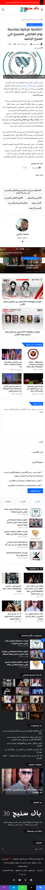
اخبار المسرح (32, 258)
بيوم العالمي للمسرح (28, 85)
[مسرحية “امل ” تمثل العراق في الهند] (22, 716)
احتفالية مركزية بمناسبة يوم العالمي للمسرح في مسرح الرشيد (22, 191)
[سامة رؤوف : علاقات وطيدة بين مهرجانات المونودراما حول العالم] (33, 354)
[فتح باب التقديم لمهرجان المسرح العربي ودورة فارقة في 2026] (35, 534)
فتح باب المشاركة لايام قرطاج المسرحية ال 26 (16, 554)
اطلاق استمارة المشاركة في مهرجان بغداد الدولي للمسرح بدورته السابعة (17, 522)
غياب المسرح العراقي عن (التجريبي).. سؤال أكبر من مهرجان (34, 616)
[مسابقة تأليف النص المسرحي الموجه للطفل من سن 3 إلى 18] (35, 545)
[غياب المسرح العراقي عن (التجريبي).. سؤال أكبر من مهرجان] (33, 606)
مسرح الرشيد (34, 208)
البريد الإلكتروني (37, 452)
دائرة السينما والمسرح (17, 203)
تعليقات (8, 501)
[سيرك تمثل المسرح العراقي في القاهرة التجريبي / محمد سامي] (36, 707)
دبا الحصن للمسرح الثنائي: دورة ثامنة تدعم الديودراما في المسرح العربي (12, 389)
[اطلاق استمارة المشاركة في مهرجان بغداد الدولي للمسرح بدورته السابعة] (35, 523)
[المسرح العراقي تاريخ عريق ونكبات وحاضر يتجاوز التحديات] (36, 716)
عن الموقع (31, 870)
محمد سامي (35, 44)
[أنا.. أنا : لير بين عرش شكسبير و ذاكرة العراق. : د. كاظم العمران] (11, 606)
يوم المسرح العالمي (27, 19)
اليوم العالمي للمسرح (13, 198)
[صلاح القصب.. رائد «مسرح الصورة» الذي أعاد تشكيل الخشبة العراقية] (8, 682)
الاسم (40, 442)
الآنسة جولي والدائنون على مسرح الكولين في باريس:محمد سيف (35, 389)
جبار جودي (36, 203)
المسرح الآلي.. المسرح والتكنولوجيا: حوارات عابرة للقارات (12, 589)
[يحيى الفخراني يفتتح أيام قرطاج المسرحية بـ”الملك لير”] (12, 354)
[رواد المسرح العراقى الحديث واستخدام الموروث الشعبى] (8, 707)
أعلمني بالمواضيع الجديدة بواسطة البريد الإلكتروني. (24, 485)
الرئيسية (38, 19)
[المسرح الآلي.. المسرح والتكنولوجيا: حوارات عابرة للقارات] (11, 578)
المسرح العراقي (33, 198)
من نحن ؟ (22, 874)
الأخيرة (23, 501)
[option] (22, 260)
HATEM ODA (22, 866)
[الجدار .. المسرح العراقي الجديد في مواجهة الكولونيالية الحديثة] (36, 699)
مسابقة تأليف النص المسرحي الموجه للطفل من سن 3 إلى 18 (16, 543)
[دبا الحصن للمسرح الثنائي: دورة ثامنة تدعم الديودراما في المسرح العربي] (12, 378)
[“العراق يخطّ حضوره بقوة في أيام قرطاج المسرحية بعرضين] (22, 699)
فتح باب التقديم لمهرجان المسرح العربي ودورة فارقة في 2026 (15, 533)
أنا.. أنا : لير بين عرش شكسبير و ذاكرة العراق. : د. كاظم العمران (12, 616)
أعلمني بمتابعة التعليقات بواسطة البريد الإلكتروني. (24, 481)
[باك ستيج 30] (29, 9)
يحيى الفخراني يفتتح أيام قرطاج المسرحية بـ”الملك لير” (13, 364)
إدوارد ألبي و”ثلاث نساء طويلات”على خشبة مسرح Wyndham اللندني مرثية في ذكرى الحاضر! (34, 590)
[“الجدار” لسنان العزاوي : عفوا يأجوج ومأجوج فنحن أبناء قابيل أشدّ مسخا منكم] (8, 691)
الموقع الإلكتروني (37, 462)
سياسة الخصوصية (8, 870)
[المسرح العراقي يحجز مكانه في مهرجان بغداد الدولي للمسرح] (8, 699)
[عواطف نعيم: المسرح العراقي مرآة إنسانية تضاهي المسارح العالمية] (22, 691)
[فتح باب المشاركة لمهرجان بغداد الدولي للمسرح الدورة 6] (35, 512)
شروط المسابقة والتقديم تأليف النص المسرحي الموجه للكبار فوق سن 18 (23, 266)
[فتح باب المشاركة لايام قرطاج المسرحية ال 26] (35, 555)
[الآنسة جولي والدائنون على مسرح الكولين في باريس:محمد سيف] (33, 378)
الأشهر (37, 501)
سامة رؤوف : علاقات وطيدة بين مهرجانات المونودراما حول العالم (35, 364)
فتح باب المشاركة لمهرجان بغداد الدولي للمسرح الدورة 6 (15, 510)
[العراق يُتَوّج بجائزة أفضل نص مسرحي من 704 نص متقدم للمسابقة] (22, 707)
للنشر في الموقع (21, 870)
